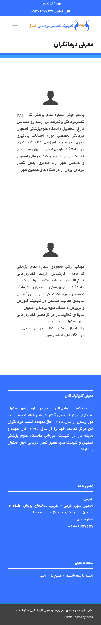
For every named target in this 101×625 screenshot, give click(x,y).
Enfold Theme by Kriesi (78, 617)
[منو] (16, 25)
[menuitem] (52, 3)
